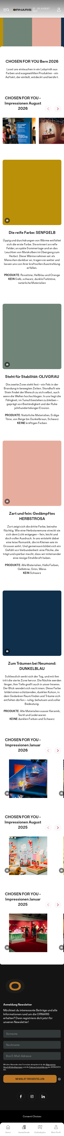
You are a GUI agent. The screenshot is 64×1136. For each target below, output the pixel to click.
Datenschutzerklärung (38, 1067)
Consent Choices (32, 1116)
